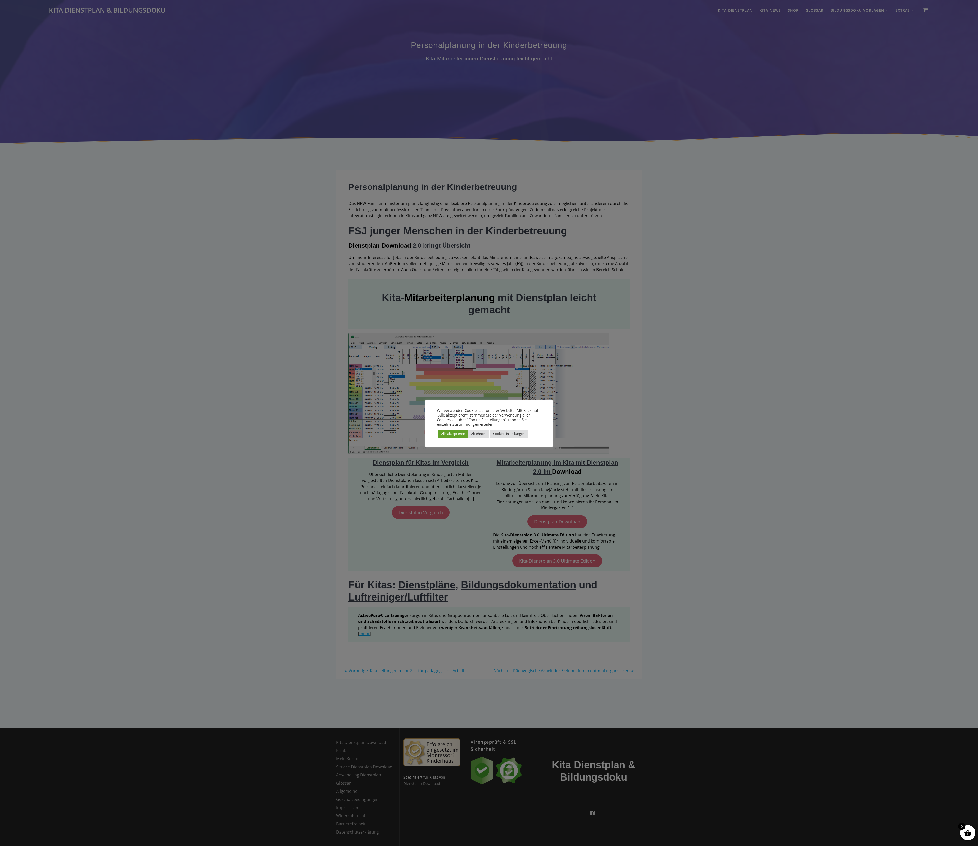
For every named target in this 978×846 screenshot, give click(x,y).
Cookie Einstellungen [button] (509, 433)
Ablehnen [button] (478, 433)
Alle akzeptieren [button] (453, 433)
